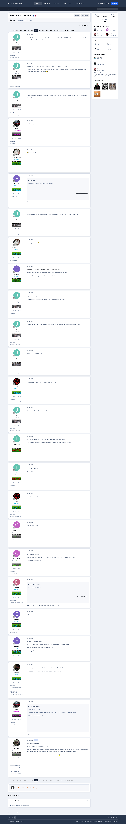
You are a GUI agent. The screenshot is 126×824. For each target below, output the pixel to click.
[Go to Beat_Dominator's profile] (16, 152)
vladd (16, 387)
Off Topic (30, 20)
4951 (21, 30)
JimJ (17, 42)
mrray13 (14, 20)
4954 (32, 30)
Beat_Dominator (16, 157)
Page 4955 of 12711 (69, 30)
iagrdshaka (17, 444)
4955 (36, 30)
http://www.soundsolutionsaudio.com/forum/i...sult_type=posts (43, 269)
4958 (47, 30)
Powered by (111, 821)
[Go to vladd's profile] (16, 381)
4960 (54, 30)
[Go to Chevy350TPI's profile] (16, 524)
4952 (25, 30)
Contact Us (11, 821)
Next (58, 30)
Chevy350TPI (16, 530)
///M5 (16, 128)
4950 (17, 30)
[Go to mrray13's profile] (11, 20)
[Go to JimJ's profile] (16, 37)
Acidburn (112, 29)
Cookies (17, 821)
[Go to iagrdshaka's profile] (16, 438)
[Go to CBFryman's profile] (16, 667)
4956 (39, 30)
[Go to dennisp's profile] (16, 582)
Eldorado (16, 184)
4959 (51, 30)
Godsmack (99, 33)
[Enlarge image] (47, 71)
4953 (28, 30)
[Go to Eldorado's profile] (16, 178)
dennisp (17, 587)
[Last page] (61, 30)
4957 (43, 30)
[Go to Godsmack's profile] (95, 34)
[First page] (10, 30)
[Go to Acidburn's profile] (107, 29)
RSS (23, 821)
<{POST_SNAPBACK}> (82, 193)
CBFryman (17, 673)
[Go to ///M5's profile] (16, 123)
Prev (14, 30)
